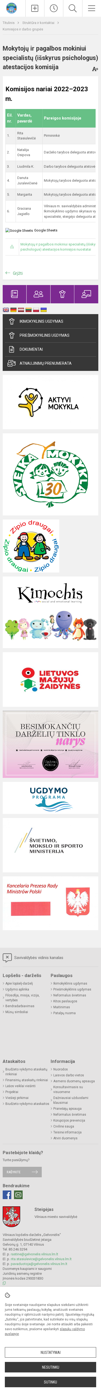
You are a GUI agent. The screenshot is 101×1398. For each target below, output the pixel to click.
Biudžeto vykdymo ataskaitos (27, 1104)
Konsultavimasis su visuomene (68, 1089)
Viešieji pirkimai (17, 1098)
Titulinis (9, 23)
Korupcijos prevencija (69, 1120)
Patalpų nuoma (64, 1013)
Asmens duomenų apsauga (74, 1081)
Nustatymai (51, 1352)
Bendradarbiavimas (19, 1006)
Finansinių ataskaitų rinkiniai (26, 1080)
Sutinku (50, 1382)
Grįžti (18, 273)
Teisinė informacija (67, 1132)
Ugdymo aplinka (17, 989)
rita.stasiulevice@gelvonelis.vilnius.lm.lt (41, 1259)
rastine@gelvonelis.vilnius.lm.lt (34, 1254)
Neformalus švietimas (69, 995)
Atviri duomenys (65, 1138)
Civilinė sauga (63, 1126)
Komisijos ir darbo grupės (23, 29)
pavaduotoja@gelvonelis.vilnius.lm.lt (39, 1264)
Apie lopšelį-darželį (19, 983)
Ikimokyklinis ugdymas (41, 321)
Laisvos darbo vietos (68, 1075)
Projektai (11, 1092)
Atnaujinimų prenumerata (46, 363)
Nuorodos (60, 1069)
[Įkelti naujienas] (35, 8)
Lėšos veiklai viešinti (20, 1086)
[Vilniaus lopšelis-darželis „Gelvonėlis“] (12, 7)
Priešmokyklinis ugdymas (44, 335)
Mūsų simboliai (16, 1012)
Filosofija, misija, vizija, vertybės (22, 997)
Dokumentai (31, 349)
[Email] (18, 1194)
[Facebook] (7, 1194)
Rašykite (13, 1172)
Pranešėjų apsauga (67, 1109)
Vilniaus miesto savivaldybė (55, 1217)
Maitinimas (61, 1007)
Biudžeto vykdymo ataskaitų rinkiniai (26, 1071)
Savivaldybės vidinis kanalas (38, 957)
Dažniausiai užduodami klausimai (70, 1100)
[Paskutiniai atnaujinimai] (53, 8)
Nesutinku (50, 1367)
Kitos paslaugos (65, 1001)
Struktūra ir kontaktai (38, 23)
